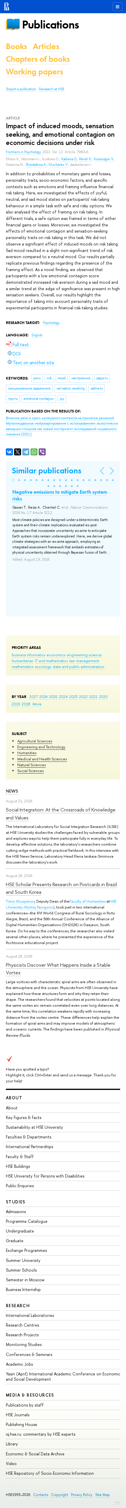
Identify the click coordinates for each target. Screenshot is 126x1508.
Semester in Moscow (25, 1279)
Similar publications (46, 470)
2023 (73, 696)
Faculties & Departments (28, 1137)
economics (56, 654)
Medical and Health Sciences (42, 758)
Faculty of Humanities (87, 901)
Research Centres (22, 1325)
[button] (13, 480)
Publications (50, 24)
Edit (117, 1502)
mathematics (22, 666)
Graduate (14, 1240)
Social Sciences (30, 770)
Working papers (34, 71)
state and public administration (78, 666)
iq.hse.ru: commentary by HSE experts (40, 1434)
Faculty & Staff (20, 1156)
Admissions (16, 1211)
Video (11, 1463)
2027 (33, 696)
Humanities (26, 752)
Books (16, 46)
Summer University (23, 1260)
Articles (46, 46)
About (14, 1097)
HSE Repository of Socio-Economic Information (50, 1473)
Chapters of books (38, 59)
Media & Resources (30, 1395)
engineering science (84, 654)
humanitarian (22, 660)
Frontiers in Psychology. (24, 152)
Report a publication (21, 89)
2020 (103, 696)
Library (12, 1444)
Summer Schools (21, 1270)
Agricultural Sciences (34, 741)
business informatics (28, 654)
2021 (93, 696)
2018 (26, 704)
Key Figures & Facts (23, 1117)
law (72, 660)
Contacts (40, 1494)
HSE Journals (17, 1414)
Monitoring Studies (24, 1344)
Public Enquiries (20, 1185)
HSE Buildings (18, 1166)
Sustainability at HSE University (34, 1127)
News (12, 791)
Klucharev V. (58, 164)
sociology (43, 666)
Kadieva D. (69, 159)
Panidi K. (85, 159)
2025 (53, 696)
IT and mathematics (51, 660)
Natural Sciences (31, 764)
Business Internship (23, 1289)
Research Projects (22, 1334)
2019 (16, 704)
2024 (63, 696)
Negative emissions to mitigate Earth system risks (59, 495)
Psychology (51, 322)
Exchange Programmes (26, 1250)
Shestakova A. (36, 164)
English (37, 335)
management (87, 660)
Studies (15, 1202)
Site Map (102, 1494)
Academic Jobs (19, 1364)
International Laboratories (30, 1315)
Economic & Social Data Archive (35, 1454)
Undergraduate (20, 1231)
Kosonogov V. (104, 159)
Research (18, 1305)
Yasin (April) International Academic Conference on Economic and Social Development (63, 1376)
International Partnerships (29, 1146)
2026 (43, 696)
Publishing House (21, 1424)
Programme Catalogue (26, 1221)
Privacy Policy (81, 1494)
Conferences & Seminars (29, 1354)
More (37, 704)
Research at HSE (51, 89)
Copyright (59, 1494)
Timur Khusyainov (20, 901)
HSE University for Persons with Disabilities (45, 1176)
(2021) (62, 426)
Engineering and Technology (41, 746)
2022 (83, 696)
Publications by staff (25, 1405)
